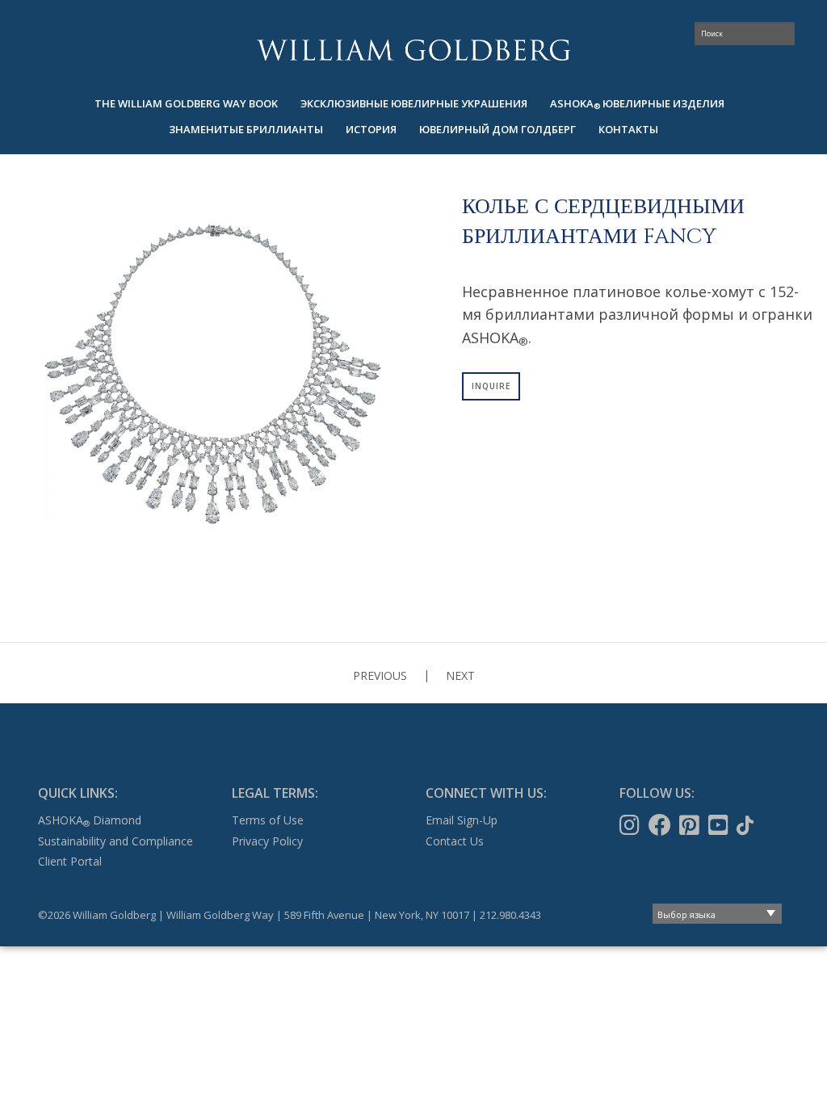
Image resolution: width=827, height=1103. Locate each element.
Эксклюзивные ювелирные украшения (413, 103)
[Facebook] (661, 825)
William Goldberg (413, 49)
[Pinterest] (691, 825)
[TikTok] (747, 825)
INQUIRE (491, 386)
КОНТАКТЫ (628, 129)
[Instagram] (631, 825)
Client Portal (70, 861)
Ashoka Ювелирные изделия (637, 103)
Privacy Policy (267, 841)
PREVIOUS (380, 675)
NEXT (460, 675)
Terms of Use (268, 820)
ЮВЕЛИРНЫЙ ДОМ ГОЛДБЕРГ (497, 129)
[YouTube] (720, 825)
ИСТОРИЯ (371, 129)
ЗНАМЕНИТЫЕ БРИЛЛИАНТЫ (246, 129)
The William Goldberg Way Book (186, 103)
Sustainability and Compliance (115, 841)
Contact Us (455, 841)
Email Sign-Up (461, 820)
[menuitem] (186, 103)
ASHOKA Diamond (89, 820)
